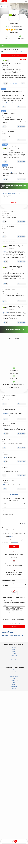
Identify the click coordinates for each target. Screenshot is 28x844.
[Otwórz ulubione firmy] (23, 1)
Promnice (14, 684)
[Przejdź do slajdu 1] (12, 41)
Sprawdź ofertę (14, 202)
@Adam (5, 152)
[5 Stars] (13, 529)
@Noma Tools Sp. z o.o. (9, 172)
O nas (2, 45)
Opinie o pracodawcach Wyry (16, 635)
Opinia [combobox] (4, 503)
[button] (15, 26)
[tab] (14, 494)
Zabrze (14, 664)
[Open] (24, 511)
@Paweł (5, 251)
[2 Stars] (6, 529)
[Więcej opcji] (25, 91)
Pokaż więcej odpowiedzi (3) (9, 241)
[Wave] (4, 140)
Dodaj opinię (15, 55)
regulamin (11, 536)
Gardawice (14, 686)
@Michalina (6, 413)
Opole (14, 651)
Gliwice (14, 653)
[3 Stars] (8, 529)
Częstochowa (14, 657)
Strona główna (5, 635)
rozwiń (21, 51)
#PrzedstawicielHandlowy (8, 102)
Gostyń (14, 672)
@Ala (5, 457)
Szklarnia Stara (14, 680)
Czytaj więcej (15, 542)
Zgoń (14, 682)
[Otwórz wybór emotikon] (20, 523)
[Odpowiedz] (23, 83)
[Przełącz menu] (26, 1)
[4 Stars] (10, 529)
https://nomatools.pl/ (14, 378)
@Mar (5, 428)
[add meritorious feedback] (15, 841)
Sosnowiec (14, 660)
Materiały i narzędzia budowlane (14, 384)
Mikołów (14, 674)
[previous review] (3, 841)
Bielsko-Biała (14, 655)
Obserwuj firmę (14, 626)
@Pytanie (5, 312)
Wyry (14, 669)
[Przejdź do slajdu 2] (16, 41)
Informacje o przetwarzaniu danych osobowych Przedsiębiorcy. (14, 631)
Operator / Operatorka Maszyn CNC (11, 193)
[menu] (25, 841)
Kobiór (14, 688)
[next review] (5, 841)
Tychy (14, 662)
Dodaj (14, 546)
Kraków (14, 647)
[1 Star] (3, 529)
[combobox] (12, 511)
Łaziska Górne (14, 676)
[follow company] (12, 841)
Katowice (14, 649)
